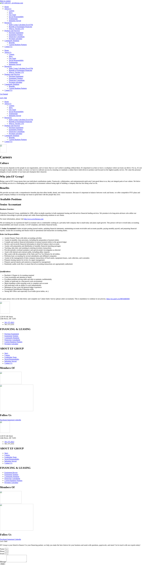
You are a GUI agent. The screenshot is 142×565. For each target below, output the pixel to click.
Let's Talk (3, 98)
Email (2, 554)
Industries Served (15, 21)
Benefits (12, 43)
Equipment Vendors (16, 35)
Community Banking (11, 41)
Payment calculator (15, 39)
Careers (11, 11)
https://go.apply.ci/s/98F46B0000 (118, 299)
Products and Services (12, 31)
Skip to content (5, 1)
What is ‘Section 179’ (16, 29)
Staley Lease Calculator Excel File (21, 25)
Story (11, 13)
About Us (7, 9)
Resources (8, 23)
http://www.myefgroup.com (33, 219)
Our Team (12, 15)
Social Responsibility (16, 17)
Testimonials (13, 19)
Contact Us (8, 47)
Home (6, 7)
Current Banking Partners (18, 45)
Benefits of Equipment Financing (20, 27)
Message (3, 562)
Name (2, 549)
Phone (2, 551)
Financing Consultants (17, 37)
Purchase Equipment (16, 33)
